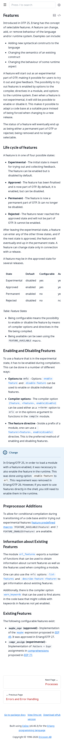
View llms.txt (35, 714)
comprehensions (38, 650)
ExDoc (25, 725)
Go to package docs (15, 715)
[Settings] (59, 5)
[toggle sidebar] (4, 4)
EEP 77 (28, 655)
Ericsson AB (45, 736)
